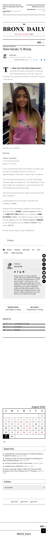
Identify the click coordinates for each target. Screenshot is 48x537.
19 (24, 428)
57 (4, 217)
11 (18, 424)
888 (40, 214)
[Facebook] (44, 256)
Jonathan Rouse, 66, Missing (14, 466)
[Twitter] (44, 260)
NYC (38, 250)
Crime (10, 46)
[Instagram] (44, 264)
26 (24, 432)
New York (26, 250)
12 (24, 424)
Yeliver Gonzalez (17, 253)
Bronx (9, 250)
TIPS (16, 214)
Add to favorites (20, 60)
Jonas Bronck (7, 11)
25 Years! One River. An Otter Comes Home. (18, 463)
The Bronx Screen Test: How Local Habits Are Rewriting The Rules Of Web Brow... (13, 7)
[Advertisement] (24, 372)
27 (30, 432)
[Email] (44, 277)
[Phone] (44, 281)
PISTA (8, 217)
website (39, 220)
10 (12, 424)
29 (42, 432)
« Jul (4, 442)
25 (18, 432)
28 (36, 432)
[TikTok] (44, 268)
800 (8, 214)
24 (12, 432)
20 (30, 428)
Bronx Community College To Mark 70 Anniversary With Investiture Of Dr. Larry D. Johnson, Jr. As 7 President (22, 470)
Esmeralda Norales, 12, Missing (35, 309)
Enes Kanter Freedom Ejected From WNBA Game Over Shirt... (36, 6)
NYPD (6, 253)
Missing (5, 46)
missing (17, 250)
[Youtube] (44, 273)
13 (30, 424)
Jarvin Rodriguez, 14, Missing (13, 309)
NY (33, 250)
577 (12, 214)
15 (42, 424)
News (14, 46)
